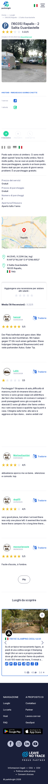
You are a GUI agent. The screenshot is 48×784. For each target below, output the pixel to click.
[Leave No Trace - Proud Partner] (33, 756)
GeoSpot (30, 722)
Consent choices (26, 774)
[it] (36, 5)
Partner (29, 709)
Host (5, 716)
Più (24, 579)
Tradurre (42, 318)
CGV (38, 768)
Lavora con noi (33, 716)
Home (4, 15)
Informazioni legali (16, 768)
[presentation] (5, 61)
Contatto (30, 138)
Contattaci (31, 703)
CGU (31, 768)
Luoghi (12, 15)
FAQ (5, 722)
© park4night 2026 (12, 779)
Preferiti (18, 138)
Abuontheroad (26, 37)
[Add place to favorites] (42, 615)
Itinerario (6, 138)
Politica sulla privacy (25, 771)
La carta (7, 709)
